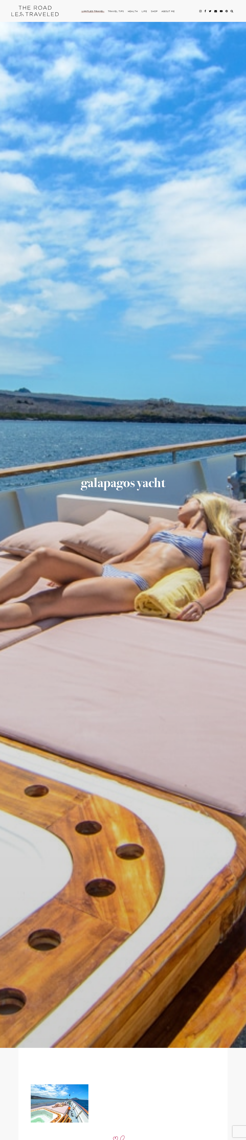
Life (144, 11)
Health (133, 11)
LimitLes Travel (93, 11)
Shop (154, 11)
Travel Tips (116, 11)
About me (168, 11)
